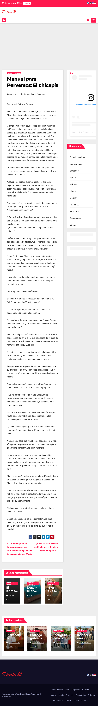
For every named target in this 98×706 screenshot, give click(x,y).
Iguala (73, 177)
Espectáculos (76, 164)
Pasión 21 (74, 205)
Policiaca (74, 211)
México (73, 184)
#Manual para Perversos (35, 94)
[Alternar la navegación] (93, 20)
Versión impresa (57, 690)
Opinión (73, 198)
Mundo (73, 191)
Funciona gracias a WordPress (13, 694)
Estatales (74, 171)
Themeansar (6, 696)
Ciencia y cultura (14, 73)
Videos (73, 225)
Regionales (75, 218)
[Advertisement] (49, 43)
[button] (88, 20)
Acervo (76, 701)
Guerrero (85, 690)
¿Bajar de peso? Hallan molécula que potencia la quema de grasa (46, 547)
